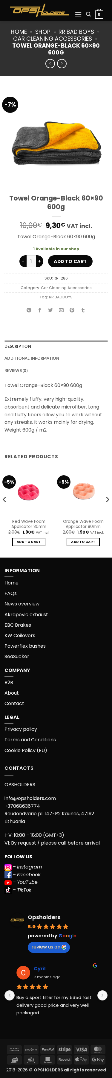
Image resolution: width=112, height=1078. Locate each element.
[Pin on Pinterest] (72, 310)
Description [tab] (17, 346)
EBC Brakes (17, 625)
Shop (42, 32)
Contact (14, 703)
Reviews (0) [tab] (16, 371)
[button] (78, 14)
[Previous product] (61, 63)
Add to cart (70, 261)
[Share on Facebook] (40, 310)
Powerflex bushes (25, 646)
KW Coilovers (19, 635)
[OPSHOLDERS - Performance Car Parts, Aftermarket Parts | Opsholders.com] (39, 10)
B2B (8, 682)
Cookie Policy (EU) (25, 750)
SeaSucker (16, 656)
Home (19, 32)
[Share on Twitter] (51, 310)
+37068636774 (22, 806)
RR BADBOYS (61, 297)
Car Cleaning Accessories (52, 39)
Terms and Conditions (30, 739)
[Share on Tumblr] (83, 310)
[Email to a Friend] (61, 310)
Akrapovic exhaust (26, 614)
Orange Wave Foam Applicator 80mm (83, 524)
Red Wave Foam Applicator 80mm (28, 524)
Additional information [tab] (31, 358)
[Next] (107, 511)
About (11, 693)
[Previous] (4, 511)
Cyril (40, 968)
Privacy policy (20, 729)
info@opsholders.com (30, 798)
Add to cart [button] (29, 542)
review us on (45, 946)
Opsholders (44, 917)
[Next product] (50, 63)
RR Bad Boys (76, 32)
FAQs (10, 593)
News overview (21, 603)
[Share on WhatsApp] (29, 310)
